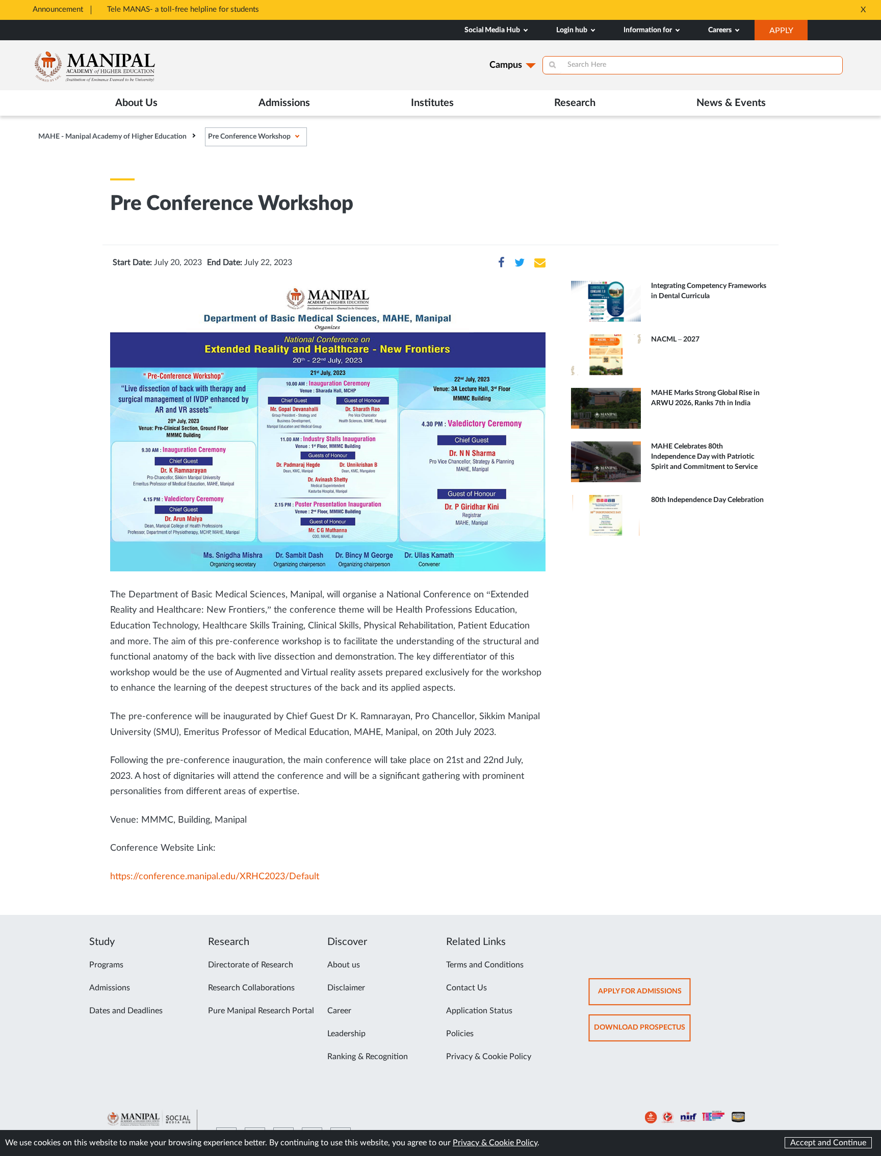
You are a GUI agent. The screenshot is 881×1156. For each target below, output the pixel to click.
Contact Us (466, 988)
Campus (505, 65)
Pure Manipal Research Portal (261, 1011)
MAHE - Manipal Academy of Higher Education (112, 136)
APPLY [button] (788, 33)
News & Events (731, 103)
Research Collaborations (251, 988)
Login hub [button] (572, 30)
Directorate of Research (250, 965)
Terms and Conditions (485, 965)
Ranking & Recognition (367, 1057)
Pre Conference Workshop (249, 136)
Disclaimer (346, 988)
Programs (106, 965)
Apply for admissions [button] (644, 996)
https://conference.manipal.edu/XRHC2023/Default (214, 876)
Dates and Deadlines (126, 1011)
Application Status (479, 1011)
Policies (460, 1034)
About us (343, 965)
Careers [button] (720, 30)
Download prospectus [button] (642, 1032)
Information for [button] (648, 30)
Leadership (346, 1034)
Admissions (109, 988)
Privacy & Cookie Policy (488, 1057)
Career (339, 1011)
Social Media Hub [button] (493, 30)
